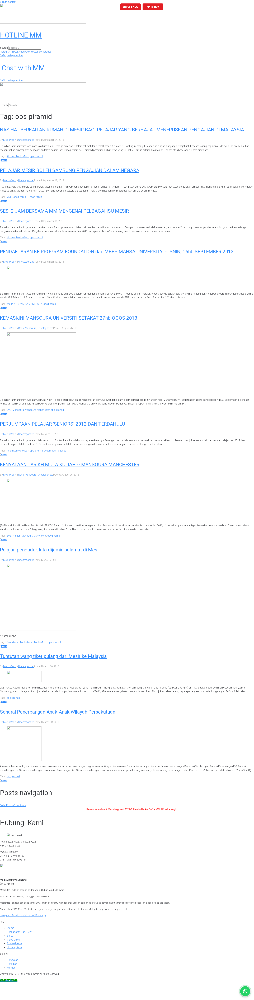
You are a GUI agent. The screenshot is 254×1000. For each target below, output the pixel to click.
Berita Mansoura (27, 328)
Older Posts (13, 805)
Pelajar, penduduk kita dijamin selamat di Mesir (50, 550)
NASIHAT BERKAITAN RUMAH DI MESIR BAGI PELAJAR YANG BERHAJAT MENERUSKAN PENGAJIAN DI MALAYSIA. (122, 130)
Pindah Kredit (34, 197)
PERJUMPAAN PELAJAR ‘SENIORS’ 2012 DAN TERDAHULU (62, 424)
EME (9, 409)
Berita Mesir (13, 642)
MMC (9, 197)
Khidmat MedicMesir (18, 156)
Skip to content (8, 2)
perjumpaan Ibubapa (55, 450)
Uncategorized (26, 139)
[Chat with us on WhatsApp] (245, 991)
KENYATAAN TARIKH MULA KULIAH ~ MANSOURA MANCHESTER (69, 464)
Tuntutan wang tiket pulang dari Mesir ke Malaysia (53, 656)
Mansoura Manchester (37, 409)
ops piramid (36, 156)
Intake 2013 (13, 304)
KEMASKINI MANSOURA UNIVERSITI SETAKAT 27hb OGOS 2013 (68, 318)
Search (4, 47)
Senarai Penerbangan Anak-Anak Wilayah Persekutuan (57, 712)
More (4, 160)
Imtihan (16, 535)
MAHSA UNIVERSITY (31, 304)
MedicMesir (9, 139)
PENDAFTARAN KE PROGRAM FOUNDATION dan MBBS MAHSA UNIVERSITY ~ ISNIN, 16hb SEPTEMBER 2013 (117, 251)
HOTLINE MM (21, 35)
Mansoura (18, 409)
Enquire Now (130, 7)
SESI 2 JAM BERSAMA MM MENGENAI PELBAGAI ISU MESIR (64, 211)
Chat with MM (23, 68)
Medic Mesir (26, 642)
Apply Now (153, 7)
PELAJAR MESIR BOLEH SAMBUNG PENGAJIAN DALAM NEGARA (69, 170)
